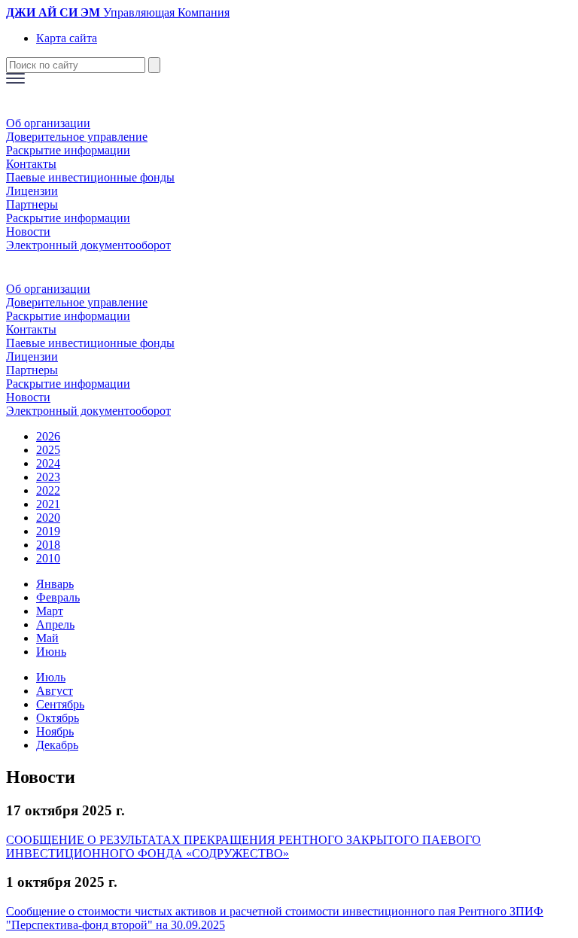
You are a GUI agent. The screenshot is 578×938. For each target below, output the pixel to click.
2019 (48, 531)
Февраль (58, 597)
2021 (48, 504)
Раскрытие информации (68, 150)
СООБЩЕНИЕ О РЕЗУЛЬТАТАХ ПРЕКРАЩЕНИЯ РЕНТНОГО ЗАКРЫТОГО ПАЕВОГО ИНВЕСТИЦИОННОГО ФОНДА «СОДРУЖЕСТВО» (243, 846)
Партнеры (32, 204)
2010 (48, 558)
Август (54, 690)
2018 (48, 544)
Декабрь (57, 745)
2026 (48, 436)
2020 (48, 517)
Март (49, 611)
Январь (55, 583)
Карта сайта (66, 38)
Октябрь (57, 717)
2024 (48, 463)
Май (47, 638)
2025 (48, 449)
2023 (48, 477)
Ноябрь (55, 731)
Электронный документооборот (88, 245)
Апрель (55, 624)
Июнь (51, 651)
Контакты (31, 163)
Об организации (48, 123)
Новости (28, 231)
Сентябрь (60, 704)
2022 (48, 490)
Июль (50, 677)
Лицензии (32, 190)
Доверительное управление (77, 136)
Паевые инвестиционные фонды (90, 177)
